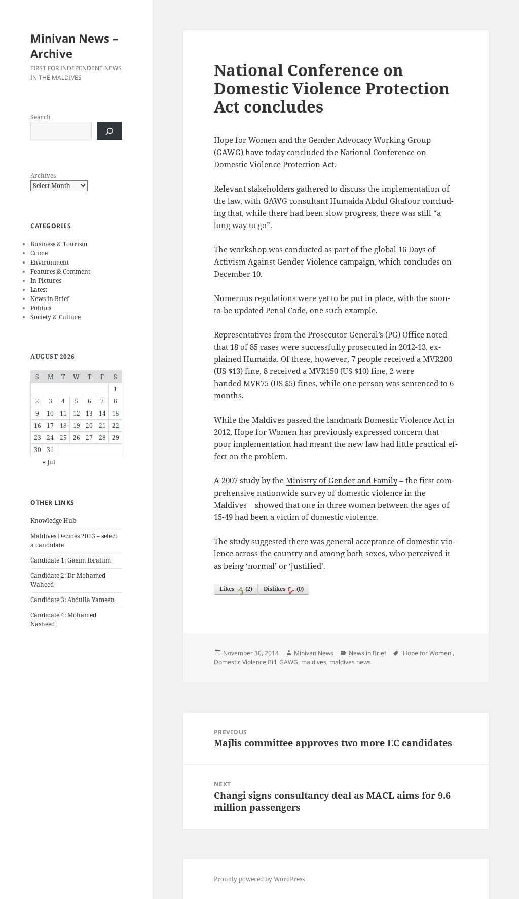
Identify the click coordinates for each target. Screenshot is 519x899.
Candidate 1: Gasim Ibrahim (70, 560)
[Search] (109, 131)
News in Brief (49, 298)
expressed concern (389, 432)
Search (40, 117)
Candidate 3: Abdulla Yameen (72, 599)
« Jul (49, 462)
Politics (40, 308)
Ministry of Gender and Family (341, 480)
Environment (49, 262)
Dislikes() (284, 588)
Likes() (235, 588)
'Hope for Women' (427, 653)
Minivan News (313, 653)
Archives (43, 175)
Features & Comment (60, 271)
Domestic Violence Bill (245, 662)
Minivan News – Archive (74, 45)
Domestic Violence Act (404, 420)
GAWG (288, 662)
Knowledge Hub (53, 520)
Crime (39, 253)
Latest (38, 289)
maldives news (350, 662)
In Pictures (45, 280)
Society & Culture (55, 317)
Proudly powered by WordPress (259, 879)
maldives (313, 662)
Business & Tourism (58, 244)
